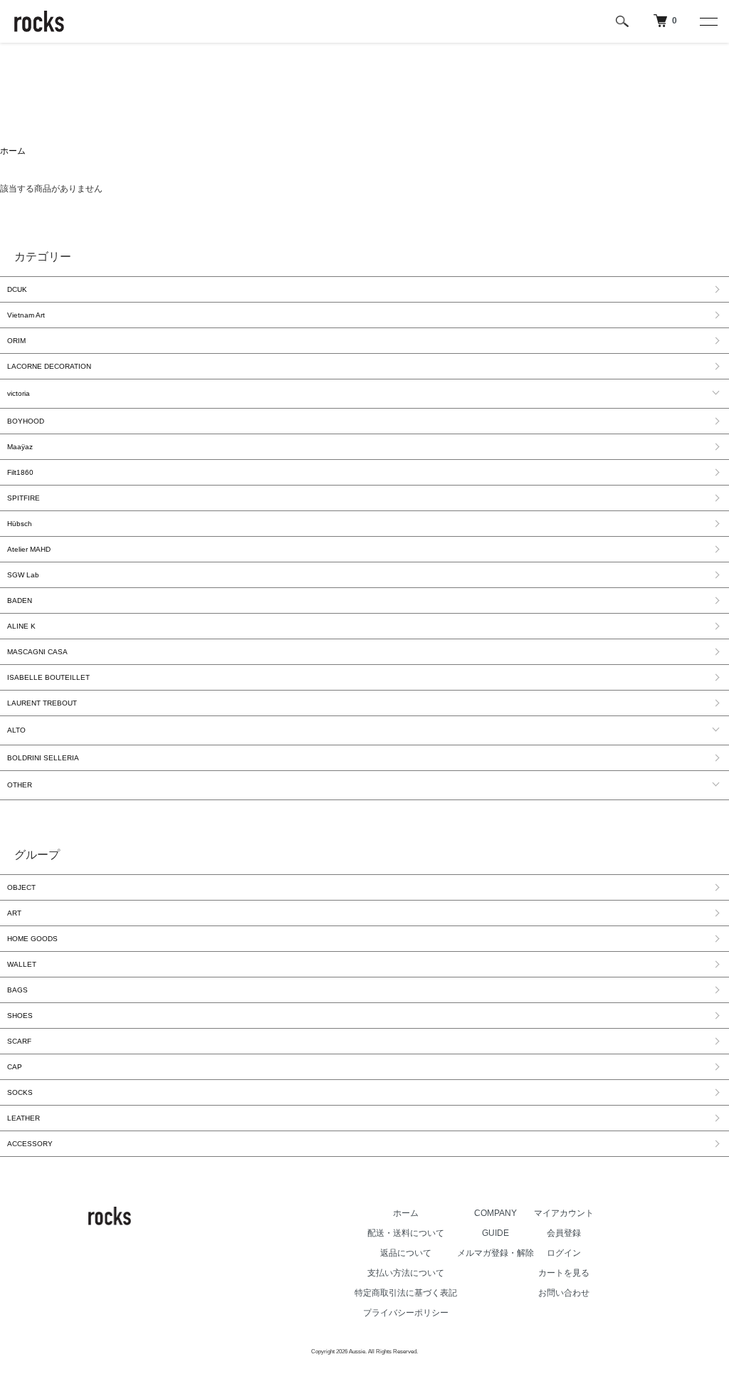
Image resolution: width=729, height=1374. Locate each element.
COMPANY (495, 1213)
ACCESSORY (30, 1144)
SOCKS (20, 1092)
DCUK (17, 289)
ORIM (16, 341)
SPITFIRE (23, 498)
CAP (14, 1067)
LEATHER (23, 1118)
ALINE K (21, 626)
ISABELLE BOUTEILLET (48, 677)
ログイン (564, 1253)
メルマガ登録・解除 (495, 1253)
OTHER (19, 785)
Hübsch (19, 524)
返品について (405, 1253)
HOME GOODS (32, 939)
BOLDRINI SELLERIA (43, 758)
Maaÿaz (20, 447)
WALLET (21, 964)
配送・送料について (405, 1233)
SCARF (19, 1041)
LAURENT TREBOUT (42, 703)
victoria (18, 393)
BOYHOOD (25, 421)
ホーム (13, 151)
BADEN (19, 600)
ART (14, 913)
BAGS (17, 990)
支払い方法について (405, 1273)
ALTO (16, 730)
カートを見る (563, 1273)
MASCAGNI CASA (37, 652)
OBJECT (21, 887)
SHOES (20, 1015)
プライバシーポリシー (406, 1313)
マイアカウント (564, 1213)
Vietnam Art (26, 315)
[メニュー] (707, 21)
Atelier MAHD (29, 549)
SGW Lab (23, 575)
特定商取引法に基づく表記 (406, 1293)
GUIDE (495, 1233)
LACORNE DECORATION (49, 366)
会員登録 (564, 1233)
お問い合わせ (563, 1293)
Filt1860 (20, 472)
